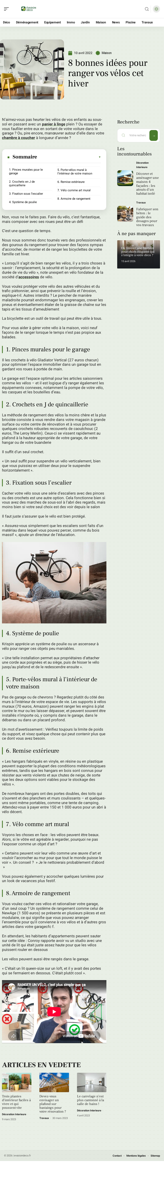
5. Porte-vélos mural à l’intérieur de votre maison (74, 172)
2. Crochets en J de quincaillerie (22, 183)
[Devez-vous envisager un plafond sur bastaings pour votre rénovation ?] (54, 1082)
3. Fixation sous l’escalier (26, 193)
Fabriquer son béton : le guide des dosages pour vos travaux (147, 217)
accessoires (28, 277)
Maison (107, 53)
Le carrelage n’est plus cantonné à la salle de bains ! (90, 1100)
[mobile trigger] (7, 9)
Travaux (44, 1118)
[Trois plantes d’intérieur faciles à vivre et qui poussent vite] (16, 1082)
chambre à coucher (18, 138)
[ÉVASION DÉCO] (29, 9)
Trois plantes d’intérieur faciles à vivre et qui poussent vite (16, 1102)
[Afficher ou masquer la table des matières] (69, 157)
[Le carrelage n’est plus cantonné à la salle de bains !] (91, 1082)
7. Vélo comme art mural (74, 190)
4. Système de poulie (23, 202)
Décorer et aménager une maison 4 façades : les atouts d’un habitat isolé (147, 183)
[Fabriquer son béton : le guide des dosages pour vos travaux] (125, 214)
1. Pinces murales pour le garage (26, 171)
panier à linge (53, 124)
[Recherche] (147, 9)
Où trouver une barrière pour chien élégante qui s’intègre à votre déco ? (138, 251)
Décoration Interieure (14, 1114)
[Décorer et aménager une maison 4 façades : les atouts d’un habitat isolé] (125, 178)
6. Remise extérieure (71, 182)
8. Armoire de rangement (73, 198)
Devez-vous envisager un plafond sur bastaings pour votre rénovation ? (52, 1104)
